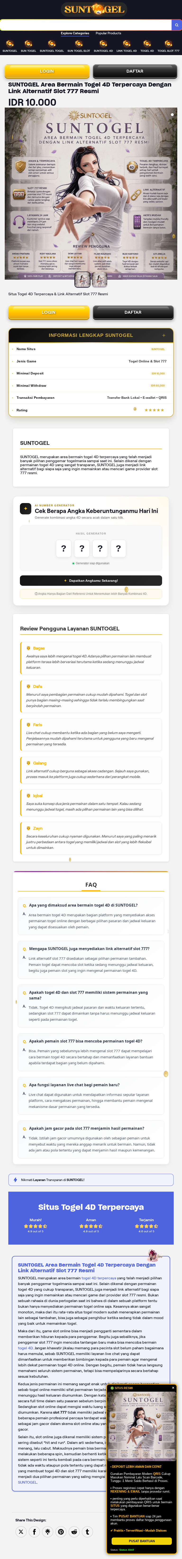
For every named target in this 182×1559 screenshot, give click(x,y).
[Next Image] (173, 194)
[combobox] (86, 25)
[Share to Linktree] (47, 1531)
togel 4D (25, 1348)
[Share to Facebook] (34, 1531)
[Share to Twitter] (21, 1531)
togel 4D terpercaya (99, 1278)
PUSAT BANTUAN (142, 1541)
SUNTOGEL (27, 1482)
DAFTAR (135, 71)
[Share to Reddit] (74, 1531)
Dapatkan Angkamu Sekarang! (91, 580)
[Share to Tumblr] (87, 1531)
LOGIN (47, 71)
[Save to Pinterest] (61, 1531)
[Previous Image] (8, 194)
